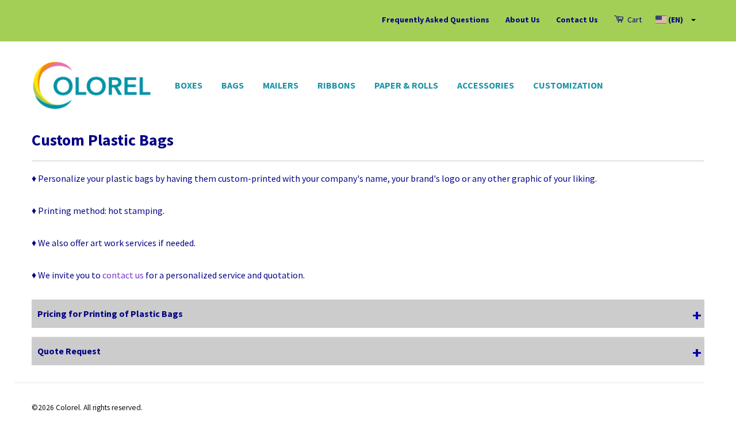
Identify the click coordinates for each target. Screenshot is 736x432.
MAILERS (280, 85)
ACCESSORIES (485, 85)
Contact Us (577, 19)
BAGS (232, 85)
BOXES (188, 85)
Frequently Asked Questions (435, 19)
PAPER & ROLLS (406, 85)
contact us (123, 275)
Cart (634, 19)
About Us (522, 19)
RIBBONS (336, 85)
